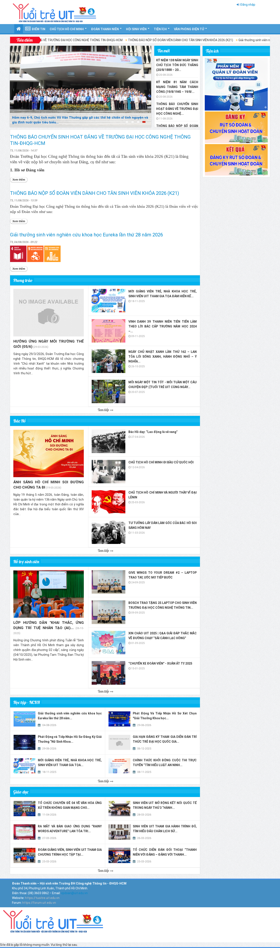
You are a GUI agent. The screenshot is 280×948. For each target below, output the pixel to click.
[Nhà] (51, 920)
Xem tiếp (103, 410)
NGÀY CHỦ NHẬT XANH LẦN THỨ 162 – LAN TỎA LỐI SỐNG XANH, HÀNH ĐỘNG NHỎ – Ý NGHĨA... (162, 356)
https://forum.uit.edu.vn (39, 902)
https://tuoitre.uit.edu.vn (42, 898)
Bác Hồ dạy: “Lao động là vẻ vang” (153, 432)
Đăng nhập (247, 4)
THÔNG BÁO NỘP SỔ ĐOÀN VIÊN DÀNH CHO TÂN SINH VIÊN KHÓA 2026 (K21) (151, 40)
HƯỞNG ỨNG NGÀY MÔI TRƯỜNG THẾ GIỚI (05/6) (48, 344)
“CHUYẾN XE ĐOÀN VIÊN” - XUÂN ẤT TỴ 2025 (160, 663)
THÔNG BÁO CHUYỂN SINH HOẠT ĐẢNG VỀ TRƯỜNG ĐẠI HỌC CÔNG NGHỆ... (177, 108)
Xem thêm (20, 179)
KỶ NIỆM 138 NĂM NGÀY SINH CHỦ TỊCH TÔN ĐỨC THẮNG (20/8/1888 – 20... (177, 65)
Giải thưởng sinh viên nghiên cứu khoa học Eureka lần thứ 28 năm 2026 (86, 234)
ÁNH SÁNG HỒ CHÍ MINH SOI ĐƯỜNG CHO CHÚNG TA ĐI (48, 484)
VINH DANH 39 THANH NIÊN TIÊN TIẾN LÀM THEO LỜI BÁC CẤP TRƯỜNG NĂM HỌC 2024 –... (162, 326)
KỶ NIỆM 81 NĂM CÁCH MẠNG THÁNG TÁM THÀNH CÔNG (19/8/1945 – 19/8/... (177, 86)
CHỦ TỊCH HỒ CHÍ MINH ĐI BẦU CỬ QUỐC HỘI (161, 462)
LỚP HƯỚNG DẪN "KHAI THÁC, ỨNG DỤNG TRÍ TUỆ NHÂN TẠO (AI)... (48, 625)
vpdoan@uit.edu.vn (74, 893)
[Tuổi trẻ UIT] (54, 12)
